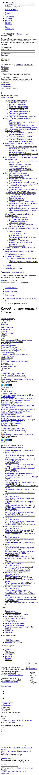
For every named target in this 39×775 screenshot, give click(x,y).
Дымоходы (9, 632)
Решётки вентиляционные (14, 623)
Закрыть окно (6, 84)
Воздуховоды (10, 620)
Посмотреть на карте (10, 682)
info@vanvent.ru (6, 86)
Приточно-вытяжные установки (16, 614)
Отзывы (4, 352)
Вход (6, 27)
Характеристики (7, 349)
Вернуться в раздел (8, 340)
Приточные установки (13, 613)
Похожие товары (7, 354)
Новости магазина (10, 281)
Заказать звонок (23, 34)
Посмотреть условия (15, 675)
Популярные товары (12, 267)
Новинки (8, 265)
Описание (4, 347)
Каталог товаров (7, 97)
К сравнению (17, 402)
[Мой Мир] (7, 385)
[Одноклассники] (5, 385)
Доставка (8, 18)
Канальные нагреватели (14, 616)
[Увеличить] (15, 361)
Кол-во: (4, 377)
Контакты (8, 20)
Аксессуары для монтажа (14, 625)
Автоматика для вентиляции (15, 618)
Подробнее (25, 400)
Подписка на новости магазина (12, 272)
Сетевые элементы (12, 621)
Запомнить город (11, 10)
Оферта (8, 22)
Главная (8, 13)
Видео (3, 359)
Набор (3, 343)
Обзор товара (6, 342)
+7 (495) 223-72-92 (7, 704)
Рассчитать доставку (25, 379)
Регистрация (9, 29)
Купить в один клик (23, 751)
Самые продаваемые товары (12, 447)
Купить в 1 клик (19, 375)
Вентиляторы (10, 611)
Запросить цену (20, 374)
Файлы (3, 358)
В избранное (5, 404)
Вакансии (8, 24)
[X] (10, 385)
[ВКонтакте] (2, 385)
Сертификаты (10, 17)
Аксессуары (5, 351)
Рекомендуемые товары (14, 269)
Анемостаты (9, 630)
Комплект (4, 345)
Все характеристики (8, 366)
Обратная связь (7, 702)
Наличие (4, 356)
